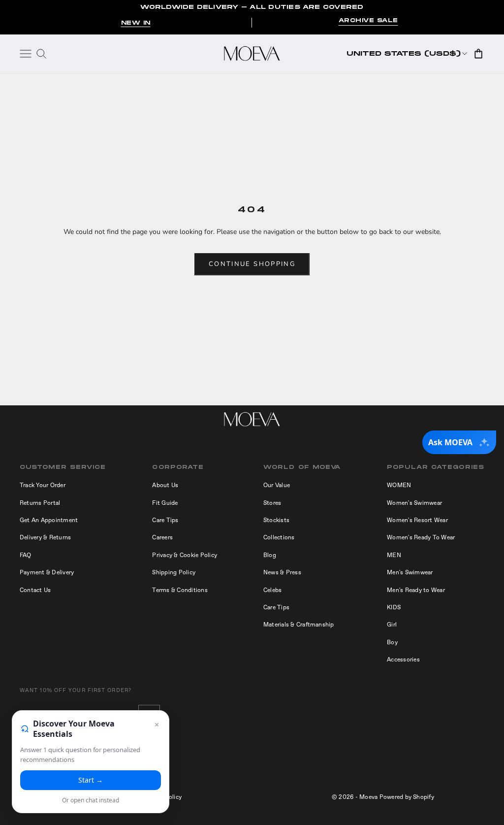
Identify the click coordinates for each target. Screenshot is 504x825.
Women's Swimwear (414, 502)
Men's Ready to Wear (416, 590)
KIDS (394, 607)
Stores (272, 502)
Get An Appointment (49, 520)
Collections (279, 537)
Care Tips (165, 520)
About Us (165, 485)
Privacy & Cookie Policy (184, 555)
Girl (392, 624)
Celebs (272, 590)
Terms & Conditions (179, 590)
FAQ (26, 555)
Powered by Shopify (406, 796)
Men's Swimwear (410, 572)
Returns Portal (40, 502)
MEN (394, 555)
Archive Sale (368, 21)
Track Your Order (42, 485)
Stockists (276, 520)
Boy (392, 642)
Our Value (276, 485)
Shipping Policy (173, 572)
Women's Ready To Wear (421, 537)
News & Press (282, 572)
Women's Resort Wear (417, 520)
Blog (269, 555)
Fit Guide (165, 502)
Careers (162, 537)
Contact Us (35, 590)
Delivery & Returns (45, 537)
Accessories (403, 659)
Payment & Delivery (47, 572)
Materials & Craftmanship (298, 624)
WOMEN (399, 485)
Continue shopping (252, 264)
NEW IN (136, 23)
